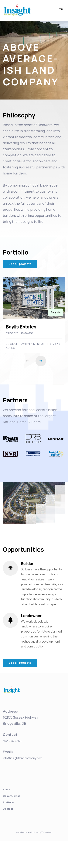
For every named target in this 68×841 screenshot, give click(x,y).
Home (6, 789)
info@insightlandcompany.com (22, 758)
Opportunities (11, 796)
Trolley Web (46, 832)
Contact (8, 808)
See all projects (20, 264)
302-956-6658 (12, 741)
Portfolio (8, 802)
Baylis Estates (21, 326)
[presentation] (27, 361)
